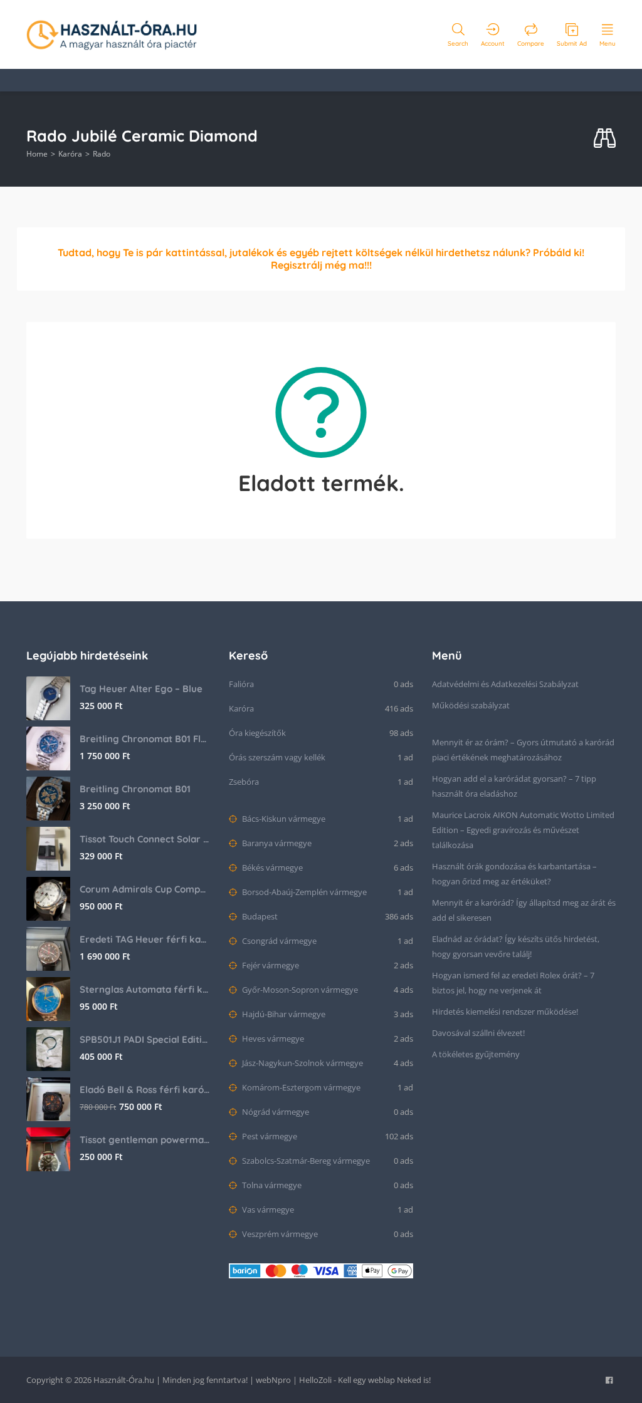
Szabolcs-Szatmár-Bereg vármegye (305, 1160)
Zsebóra (244, 781)
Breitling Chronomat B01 (135, 789)
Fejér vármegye (269, 965)
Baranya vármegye (276, 843)
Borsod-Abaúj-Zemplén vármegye (303, 892)
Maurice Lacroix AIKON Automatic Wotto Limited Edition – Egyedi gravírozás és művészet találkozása (523, 830)
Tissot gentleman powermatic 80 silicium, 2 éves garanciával (145, 1140)
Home (37, 153)
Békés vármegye (271, 867)
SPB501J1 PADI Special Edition (145, 1039)
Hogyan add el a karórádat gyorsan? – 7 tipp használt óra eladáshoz (514, 786)
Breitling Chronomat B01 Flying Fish (145, 739)
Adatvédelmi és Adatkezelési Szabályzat (505, 684)
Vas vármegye (267, 1209)
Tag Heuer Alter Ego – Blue (141, 689)
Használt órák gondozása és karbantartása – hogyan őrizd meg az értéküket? (514, 874)
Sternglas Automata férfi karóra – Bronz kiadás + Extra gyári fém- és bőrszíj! (145, 989)
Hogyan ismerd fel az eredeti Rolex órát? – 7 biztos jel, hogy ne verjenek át (513, 983)
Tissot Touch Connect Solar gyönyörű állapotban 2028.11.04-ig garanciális (145, 839)
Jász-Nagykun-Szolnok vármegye (301, 1063)
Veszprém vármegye (279, 1234)
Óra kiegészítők (257, 732)
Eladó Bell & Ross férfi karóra (145, 1089)
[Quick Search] (605, 138)
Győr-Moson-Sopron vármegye (299, 989)
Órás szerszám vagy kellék (277, 757)
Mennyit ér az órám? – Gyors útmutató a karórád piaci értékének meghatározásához (523, 750)
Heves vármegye (272, 1038)
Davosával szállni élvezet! (478, 1032)
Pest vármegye (268, 1136)
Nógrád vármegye (274, 1111)
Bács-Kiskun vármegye (282, 818)
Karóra (70, 153)
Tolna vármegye (271, 1185)
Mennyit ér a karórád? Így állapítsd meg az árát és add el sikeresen (524, 910)
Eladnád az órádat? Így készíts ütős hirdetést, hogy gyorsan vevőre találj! (515, 946)
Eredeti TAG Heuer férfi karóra (145, 939)
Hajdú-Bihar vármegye (282, 1014)
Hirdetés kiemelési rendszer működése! (505, 1011)
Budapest (259, 916)
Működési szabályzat (471, 705)
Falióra (241, 684)
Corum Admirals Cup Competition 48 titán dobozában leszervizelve (145, 889)
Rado (101, 153)
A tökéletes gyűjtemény (476, 1054)
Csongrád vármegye (278, 940)
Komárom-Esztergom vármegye (300, 1087)
